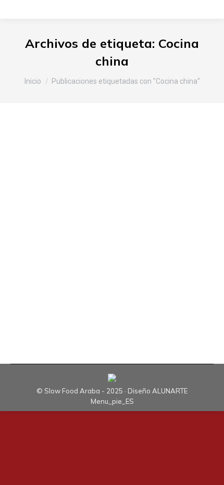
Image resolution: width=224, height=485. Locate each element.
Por (86, 191)
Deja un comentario (54, 200)
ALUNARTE (170, 391)
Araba (33, 191)
